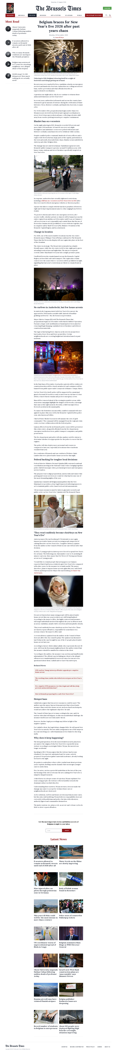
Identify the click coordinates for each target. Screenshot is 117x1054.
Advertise (64, 1047)
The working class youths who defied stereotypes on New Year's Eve (58, 679)
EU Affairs (68, 15)
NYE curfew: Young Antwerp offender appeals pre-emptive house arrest (56, 671)
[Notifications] (110, 15)
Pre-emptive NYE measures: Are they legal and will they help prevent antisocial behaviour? (57, 687)
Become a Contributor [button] (76, 1047)
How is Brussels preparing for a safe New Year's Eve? (54, 694)
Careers (99, 1047)
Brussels (21, 15)
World (79, 15)
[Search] (106, 15)
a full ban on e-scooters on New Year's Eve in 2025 (59, 201)
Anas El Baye (59, 37)
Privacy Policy (90, 1047)
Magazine (10, 15)
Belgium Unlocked (93, 15)
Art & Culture (56, 15)
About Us (107, 1047)
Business (43, 15)
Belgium (32, 15)
